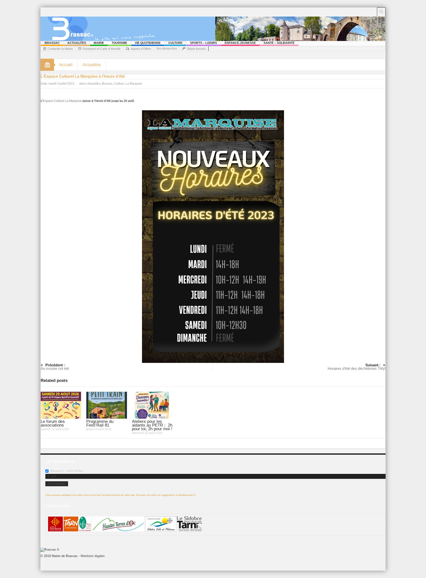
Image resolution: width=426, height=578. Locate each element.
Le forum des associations (53, 423)
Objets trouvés (196, 49)
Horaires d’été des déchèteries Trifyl (356, 367)
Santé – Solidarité (279, 43)
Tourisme (119, 43)
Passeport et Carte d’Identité (102, 49)
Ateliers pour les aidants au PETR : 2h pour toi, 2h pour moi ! (152, 425)
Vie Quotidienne (148, 43)
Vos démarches (166, 48)
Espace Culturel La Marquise (62, 101)
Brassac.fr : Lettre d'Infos (66, 471)
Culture (175, 43)
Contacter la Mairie (60, 49)
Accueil (65, 64)
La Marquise (133, 83)
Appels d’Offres (141, 49)
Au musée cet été (55, 367)
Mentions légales (93, 556)
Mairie (99, 43)
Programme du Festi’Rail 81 (99, 423)
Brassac (52, 43)
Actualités (76, 43)
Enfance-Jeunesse (240, 43)
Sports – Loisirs (203, 43)
